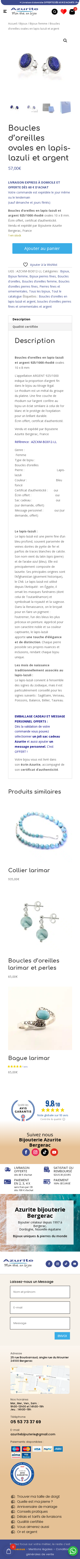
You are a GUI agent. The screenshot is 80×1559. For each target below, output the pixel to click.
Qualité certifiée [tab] (25, 327)
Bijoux (23, 23)
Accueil (12, 23)
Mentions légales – (42, 1549)
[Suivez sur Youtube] (54, 1152)
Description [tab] (21, 319)
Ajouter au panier (42, 248)
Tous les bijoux (39, 291)
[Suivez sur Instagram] (35, 1152)
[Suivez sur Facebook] (26, 1152)
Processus (17, 1549)
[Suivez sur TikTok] (45, 1152)
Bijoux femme (38, 23)
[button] (65, 40)
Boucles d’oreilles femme (39, 281)
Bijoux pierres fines (42, 276)
